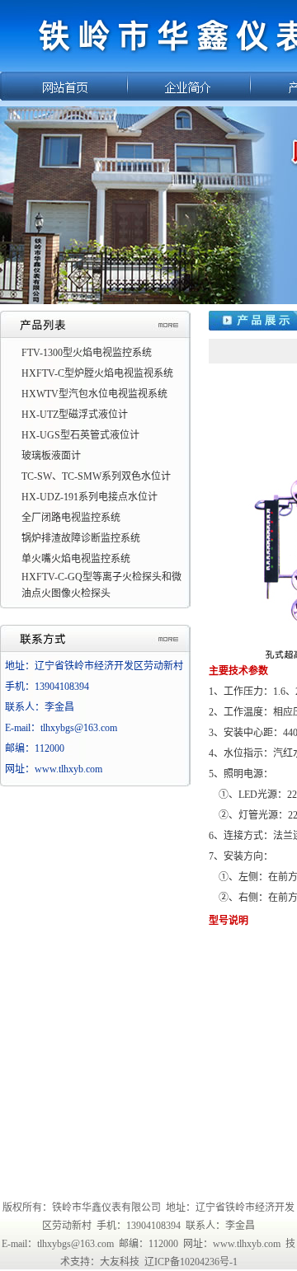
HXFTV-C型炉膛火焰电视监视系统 (97, 373)
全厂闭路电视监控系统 (70, 517)
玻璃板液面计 (51, 456)
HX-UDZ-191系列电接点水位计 (89, 497)
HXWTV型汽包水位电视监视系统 (94, 394)
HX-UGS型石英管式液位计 (80, 435)
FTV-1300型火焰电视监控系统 (86, 353)
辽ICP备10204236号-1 (191, 1262)
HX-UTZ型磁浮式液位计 (74, 414)
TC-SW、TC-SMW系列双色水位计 (96, 476)
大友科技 (119, 1262)
